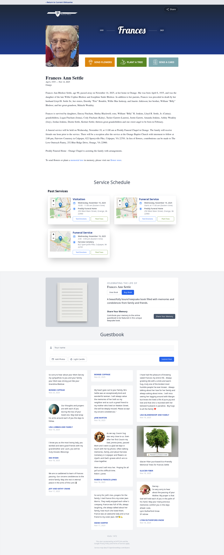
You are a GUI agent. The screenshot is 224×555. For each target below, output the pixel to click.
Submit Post (167, 359)
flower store (115, 160)
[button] (60, 205)
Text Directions (81, 219)
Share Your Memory (164, 316)
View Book (113, 292)
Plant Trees (99, 219)
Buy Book (128, 292)
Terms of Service (119, 543)
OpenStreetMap (115, 548)
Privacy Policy (105, 543)
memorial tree (76, 160)
